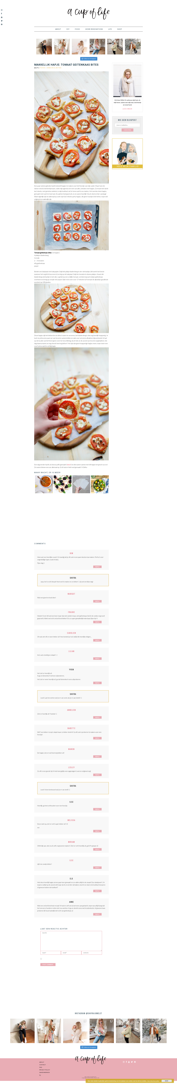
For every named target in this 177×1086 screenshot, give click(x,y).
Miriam (71, 842)
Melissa (71, 820)
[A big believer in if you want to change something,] (62, 46)
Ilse (71, 860)
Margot (71, 593)
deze (68, 465)
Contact (42, 1064)
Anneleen (71, 710)
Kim (71, 553)
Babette (71, 728)
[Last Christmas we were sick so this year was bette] (79, 46)
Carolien (71, 633)
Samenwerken (44, 1072)
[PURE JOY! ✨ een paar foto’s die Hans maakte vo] (44, 46)
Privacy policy (44, 1070)
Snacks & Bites (54, 68)
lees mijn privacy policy (153, 1081)
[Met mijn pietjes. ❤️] (115, 46)
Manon (71, 749)
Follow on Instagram (90, 58)
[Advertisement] (71, 518)
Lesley (71, 767)
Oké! (166, 1081)
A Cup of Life (88, 13)
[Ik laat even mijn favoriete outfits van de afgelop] (97, 46)
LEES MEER (127, 109)
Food (42, 68)
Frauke (71, 612)
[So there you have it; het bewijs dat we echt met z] (133, 46)
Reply (97, 567)
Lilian (71, 651)
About (41, 1062)
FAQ (40, 1067)
